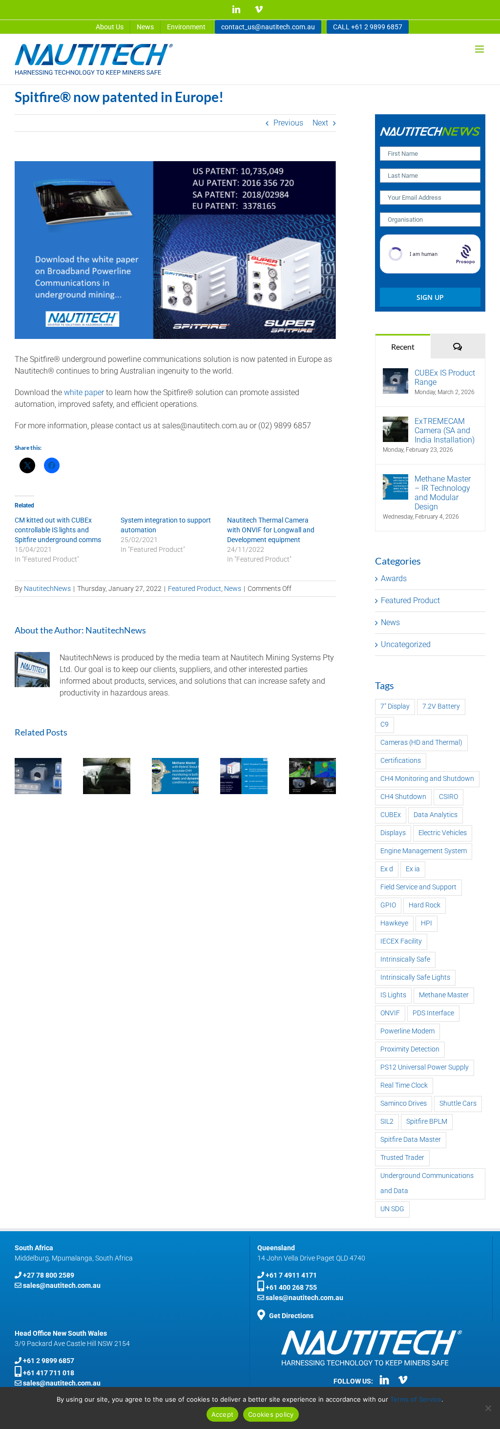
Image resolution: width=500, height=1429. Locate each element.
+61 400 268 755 (291, 1287)
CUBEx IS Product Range (445, 377)
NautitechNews (47, 588)
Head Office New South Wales (61, 1333)
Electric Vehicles (442, 833)
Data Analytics (436, 815)
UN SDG (392, 1209)
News (232, 588)
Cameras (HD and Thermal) (421, 742)
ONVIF (390, 1013)
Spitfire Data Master (410, 1139)
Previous (288, 122)
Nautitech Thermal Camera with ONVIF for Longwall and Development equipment (270, 530)
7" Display (395, 706)
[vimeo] (402, 1379)
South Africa (34, 1248)
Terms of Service (415, 1399)
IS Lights (393, 995)
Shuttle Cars (458, 1103)
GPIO (388, 905)
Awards (394, 578)
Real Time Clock (404, 1085)
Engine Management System (423, 851)
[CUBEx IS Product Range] (395, 373)
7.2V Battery (441, 706)
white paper (84, 392)
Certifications (400, 761)
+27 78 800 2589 (48, 1275)
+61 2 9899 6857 (48, 1361)
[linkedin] (384, 1379)
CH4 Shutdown (403, 797)
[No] (488, 1408)
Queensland (276, 1248)
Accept (222, 1414)
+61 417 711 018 (48, 1373)
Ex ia (413, 869)
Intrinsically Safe (405, 959)
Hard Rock (424, 905)
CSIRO (448, 797)
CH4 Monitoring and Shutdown (427, 779)
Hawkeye (394, 923)
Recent (403, 346)
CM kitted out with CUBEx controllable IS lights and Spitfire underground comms (58, 530)
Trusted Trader (402, 1158)
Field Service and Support (418, 887)
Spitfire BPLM (426, 1121)
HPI (426, 923)
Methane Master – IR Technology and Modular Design (443, 492)
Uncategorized (406, 644)
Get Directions (291, 1316)
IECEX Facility (401, 941)
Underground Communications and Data (427, 1183)
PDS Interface (433, 1013)
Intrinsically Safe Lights (415, 977)
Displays (393, 833)
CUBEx (390, 815)
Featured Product (194, 588)
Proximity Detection (409, 1049)
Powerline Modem (407, 1031)
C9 (384, 724)
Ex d (386, 869)
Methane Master (444, 995)
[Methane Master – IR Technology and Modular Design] (395, 479)
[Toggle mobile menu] (480, 49)
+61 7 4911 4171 (291, 1275)
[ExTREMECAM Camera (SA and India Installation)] (395, 422)
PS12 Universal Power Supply (424, 1067)
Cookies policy (271, 1414)
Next (320, 122)
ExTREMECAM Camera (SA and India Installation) (445, 430)
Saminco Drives (403, 1103)
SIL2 (387, 1121)
